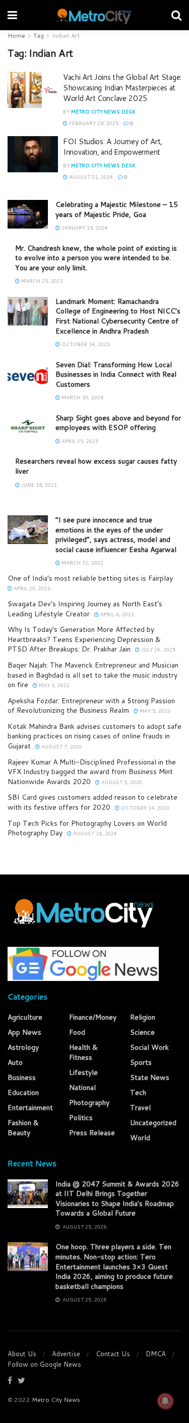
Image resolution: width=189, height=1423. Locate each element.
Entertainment (30, 1108)
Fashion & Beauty (23, 1128)
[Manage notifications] (165, 1401)
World (140, 1138)
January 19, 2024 (84, 227)
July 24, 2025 (157, 649)
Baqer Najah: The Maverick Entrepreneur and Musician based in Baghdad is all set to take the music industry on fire (93, 675)
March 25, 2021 (41, 280)
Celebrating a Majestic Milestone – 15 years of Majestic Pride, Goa (116, 209)
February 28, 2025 (93, 123)
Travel (140, 1108)
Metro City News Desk (103, 111)
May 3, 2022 (53, 685)
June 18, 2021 (38, 484)
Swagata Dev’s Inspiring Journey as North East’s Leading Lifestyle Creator (85, 609)
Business (22, 1077)
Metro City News (56, 1399)
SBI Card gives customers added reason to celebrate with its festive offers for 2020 (92, 802)
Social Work (149, 1047)
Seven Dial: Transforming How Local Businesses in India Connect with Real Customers (115, 374)
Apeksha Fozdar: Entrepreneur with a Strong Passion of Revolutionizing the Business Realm (91, 706)
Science (142, 1032)
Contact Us (113, 1353)
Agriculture (25, 1017)
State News (149, 1077)
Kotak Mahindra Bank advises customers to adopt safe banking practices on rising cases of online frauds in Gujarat (94, 736)
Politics (81, 1118)
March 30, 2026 (81, 397)
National (82, 1087)
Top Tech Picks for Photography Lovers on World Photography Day (87, 828)
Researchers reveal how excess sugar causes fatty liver (96, 466)
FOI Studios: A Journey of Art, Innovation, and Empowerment (112, 146)
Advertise (66, 1353)
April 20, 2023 (31, 588)
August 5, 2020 (121, 782)
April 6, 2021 (116, 614)
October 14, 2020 (144, 807)
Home (16, 35)
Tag (38, 35)
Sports (141, 1062)
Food (77, 1032)
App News (24, 1032)
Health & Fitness (83, 1052)
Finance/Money (92, 1017)
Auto (15, 1062)
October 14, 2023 (85, 344)
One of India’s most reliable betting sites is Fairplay (90, 578)
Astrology (23, 1047)
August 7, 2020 (61, 746)
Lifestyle (83, 1072)
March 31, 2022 (81, 562)
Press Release (92, 1133)
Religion (142, 1017)
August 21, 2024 (90, 176)
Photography (89, 1103)
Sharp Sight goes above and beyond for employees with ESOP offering (118, 423)
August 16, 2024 (94, 833)
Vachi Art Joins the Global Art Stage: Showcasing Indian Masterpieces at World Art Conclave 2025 (122, 87)
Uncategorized (153, 1123)
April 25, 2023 (79, 441)
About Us (22, 1353)
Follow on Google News (44, 1364)
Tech (138, 1092)
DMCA (156, 1353)
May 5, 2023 (154, 710)
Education (23, 1092)
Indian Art (66, 35)
